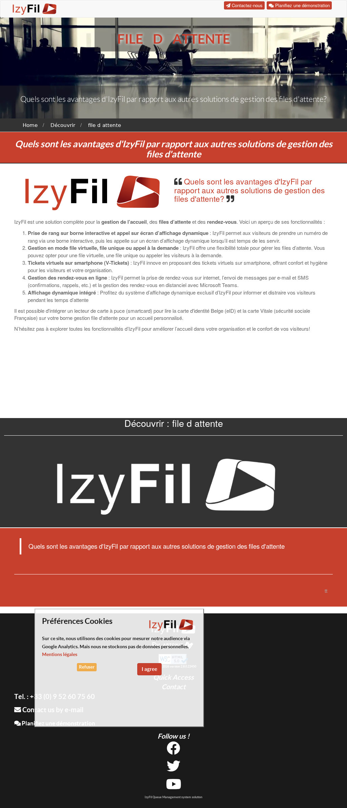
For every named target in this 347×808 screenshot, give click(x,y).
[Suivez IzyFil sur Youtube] (173, 786)
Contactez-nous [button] (246, 5)
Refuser (87, 667)
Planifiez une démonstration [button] (302, 5)
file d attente (104, 125)
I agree (149, 669)
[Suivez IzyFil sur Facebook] (173, 751)
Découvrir (62, 125)
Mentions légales (59, 654)
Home (30, 125)
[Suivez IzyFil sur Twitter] (173, 768)
